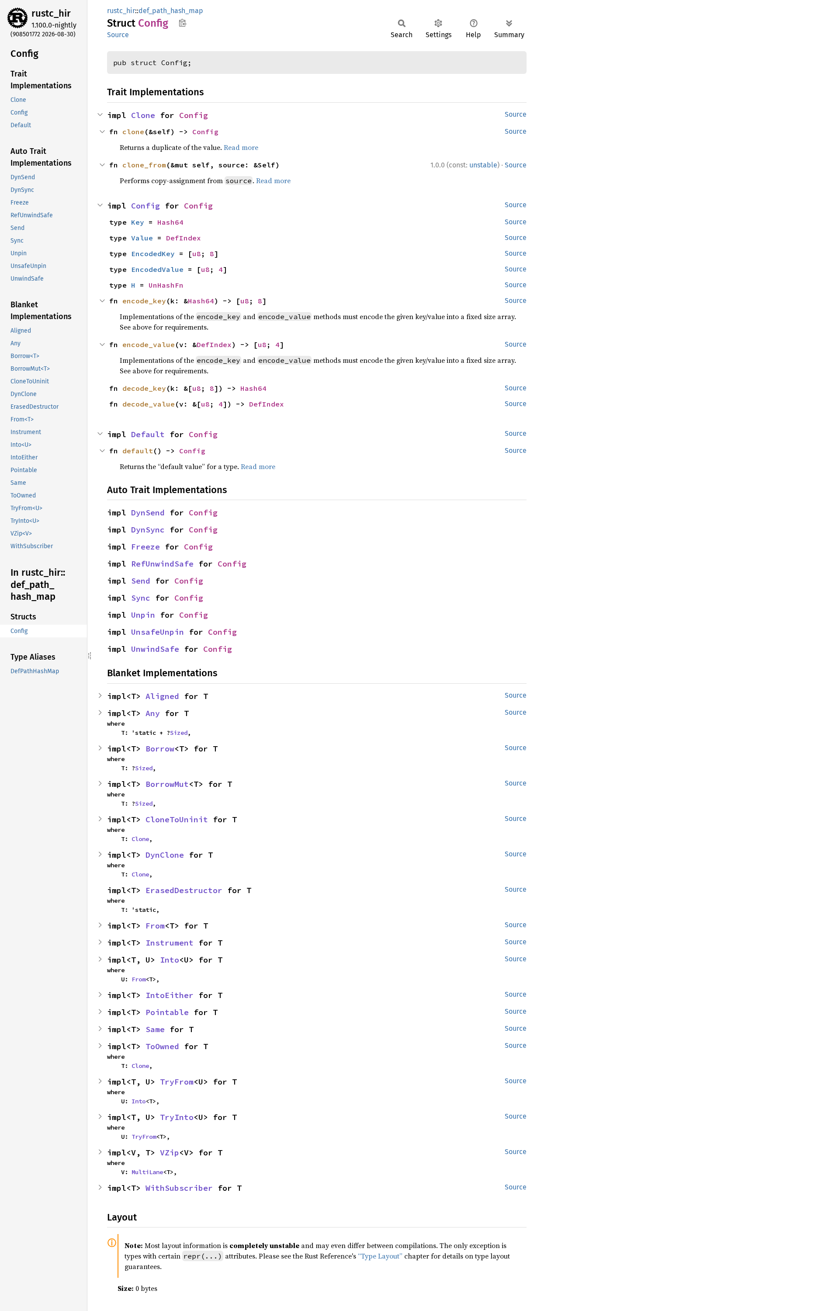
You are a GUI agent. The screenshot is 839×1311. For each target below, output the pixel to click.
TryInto (177, 1117)
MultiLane (147, 1172)
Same (155, 1029)
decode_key (144, 388)
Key (137, 222)
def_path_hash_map (171, 11)
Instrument (170, 943)
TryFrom (177, 1082)
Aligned (162, 696)
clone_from (144, 164)
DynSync (148, 530)
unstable (483, 165)
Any (153, 713)
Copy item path (182, 22)
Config (193, 115)
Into (169, 960)
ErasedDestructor (184, 890)
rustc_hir (51, 13)
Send (140, 581)
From (155, 926)
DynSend (148, 513)
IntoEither (170, 995)
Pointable (167, 1012)
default (137, 450)
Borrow (160, 749)
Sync (140, 598)
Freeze (145, 547)
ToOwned (162, 1046)
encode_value (148, 344)
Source (118, 35)
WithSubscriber (179, 1188)
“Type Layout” (380, 1256)
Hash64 (170, 222)
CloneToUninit (177, 819)
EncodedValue (157, 269)
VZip (169, 1153)
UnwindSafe (155, 649)
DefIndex (183, 237)
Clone (143, 115)
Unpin (143, 615)
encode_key (144, 300)
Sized (178, 733)
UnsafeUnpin (157, 632)
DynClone (165, 855)
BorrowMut (167, 784)
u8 (196, 253)
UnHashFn (166, 285)
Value (142, 237)
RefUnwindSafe (162, 564)
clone (133, 131)
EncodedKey (153, 253)
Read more (241, 147)
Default (148, 434)
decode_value (148, 404)
